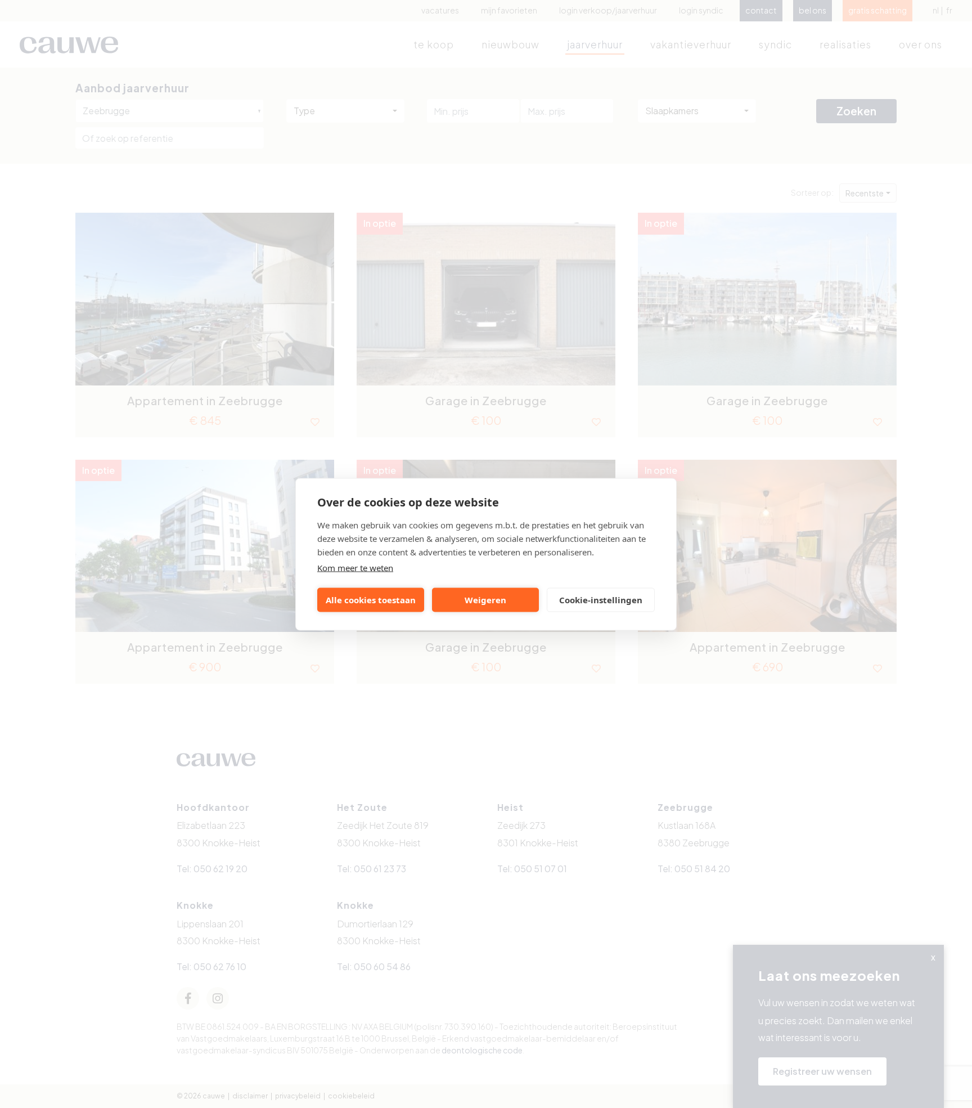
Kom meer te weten (355, 567)
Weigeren (485, 599)
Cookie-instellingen (600, 599)
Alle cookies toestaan (371, 599)
